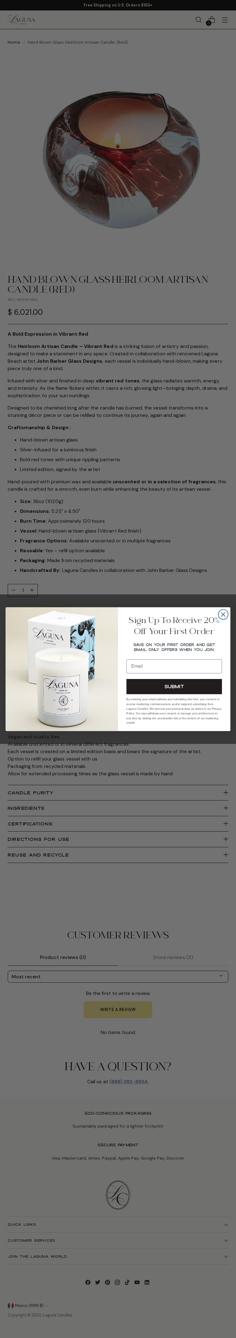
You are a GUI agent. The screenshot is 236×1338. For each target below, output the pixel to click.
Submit (174, 686)
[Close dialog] (223, 614)
